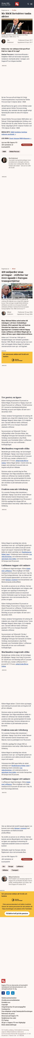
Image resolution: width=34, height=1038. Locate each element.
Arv (4, 866)
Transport (15, 870)
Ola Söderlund (13, 158)
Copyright (5, 1005)
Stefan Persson (14, 151)
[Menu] (31, 4)
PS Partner (5, 1020)
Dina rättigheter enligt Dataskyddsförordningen (17, 1011)
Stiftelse (5, 870)
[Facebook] (3, 993)
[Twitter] (8, 993)
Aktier (14, 269)
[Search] (28, 4)
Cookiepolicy (6, 1009)
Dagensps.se (5, 10)
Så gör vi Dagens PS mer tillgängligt (13, 1022)
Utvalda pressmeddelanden (11, 1000)
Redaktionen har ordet (9, 1018)
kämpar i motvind (11, 580)
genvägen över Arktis (9, 559)
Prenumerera (27, 145)
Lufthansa (20, 866)
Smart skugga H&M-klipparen (20, 138)
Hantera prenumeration (9, 998)
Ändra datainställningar (9, 1025)
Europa (10, 866)
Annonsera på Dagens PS (10, 1016)
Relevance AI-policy (8, 1013)
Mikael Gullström (14, 877)
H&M (4, 151)
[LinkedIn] (12, 993)
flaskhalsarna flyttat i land (20, 766)
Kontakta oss (6, 1002)
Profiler (14, 10)
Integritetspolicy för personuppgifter (14, 1007)
